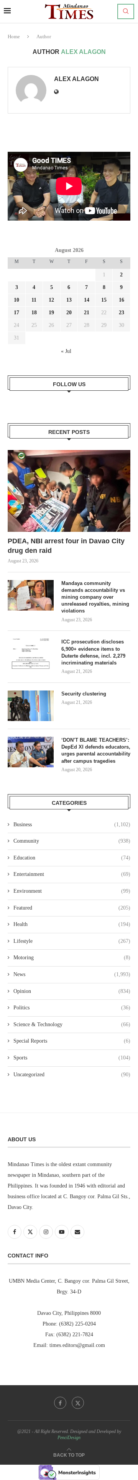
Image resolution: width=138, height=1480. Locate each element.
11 (33, 300)
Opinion (71, 991)
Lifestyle (71, 941)
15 (104, 300)
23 (121, 312)
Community (71, 841)
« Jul (66, 351)
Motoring (71, 957)
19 (51, 312)
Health (71, 924)
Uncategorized (71, 1074)
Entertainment (71, 874)
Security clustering (83, 694)
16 (121, 300)
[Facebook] (60, 1403)
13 (69, 300)
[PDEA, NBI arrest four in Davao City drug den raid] (69, 490)
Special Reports (71, 1041)
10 (16, 300)
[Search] (125, 11)
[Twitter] (78, 1403)
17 (16, 312)
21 (86, 312)
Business (71, 824)
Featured (71, 908)
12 (51, 300)
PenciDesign (69, 1437)
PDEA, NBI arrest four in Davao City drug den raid (66, 545)
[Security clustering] (31, 705)
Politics (71, 1007)
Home (14, 36)
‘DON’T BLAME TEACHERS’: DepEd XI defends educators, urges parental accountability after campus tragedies (95, 750)
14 (86, 300)
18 (34, 312)
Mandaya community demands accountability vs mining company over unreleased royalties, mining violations (95, 597)
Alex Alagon (76, 79)
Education (71, 858)
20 (69, 312)
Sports (71, 1058)
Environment (71, 891)
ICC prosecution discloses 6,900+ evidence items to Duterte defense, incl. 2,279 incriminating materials (93, 652)
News (71, 974)
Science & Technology (71, 1024)
